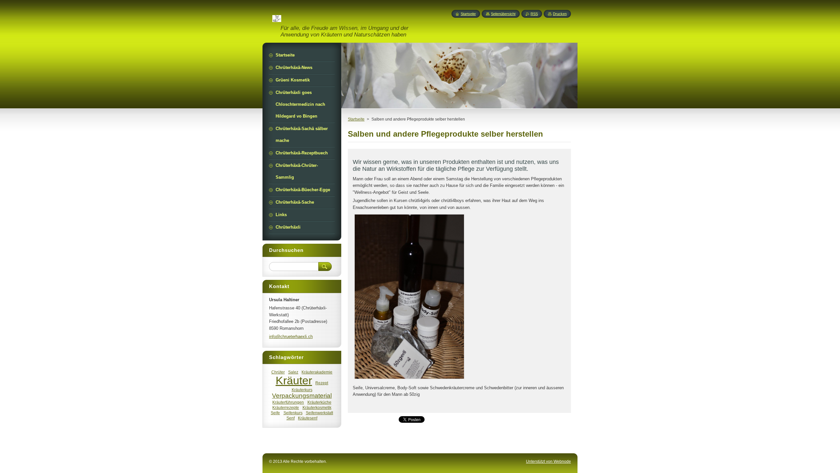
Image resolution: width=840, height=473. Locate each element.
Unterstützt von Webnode (548, 461)
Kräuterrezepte (285, 407)
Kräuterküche (319, 402)
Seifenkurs (293, 413)
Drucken (560, 14)
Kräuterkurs (302, 390)
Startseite (356, 119)
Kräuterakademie (317, 372)
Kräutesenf (307, 418)
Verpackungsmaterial (302, 395)
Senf (290, 418)
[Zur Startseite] (276, 18)
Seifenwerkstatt (319, 413)
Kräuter (294, 380)
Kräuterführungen (288, 402)
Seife (275, 413)
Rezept (321, 383)
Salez (293, 372)
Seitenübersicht (503, 14)
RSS (534, 14)
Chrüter (278, 372)
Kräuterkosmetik (317, 407)
